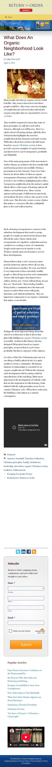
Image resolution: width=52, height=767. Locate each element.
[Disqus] (26, 515)
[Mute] (37, 745)
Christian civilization (34, 459)
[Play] (11, 745)
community (20, 204)
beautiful (20, 459)
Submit (26, 645)
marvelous (19, 466)
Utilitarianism (19, 470)
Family (26, 462)
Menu (10, 17)
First (10, 602)
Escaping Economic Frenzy (19, 474)
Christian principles (13, 462)
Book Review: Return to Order (21, 478)
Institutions (35, 462)
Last (9, 611)
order (22, 390)
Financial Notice (36, 761)
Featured (11, 455)
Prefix (10, 592)
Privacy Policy (24, 761)
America (11, 459)
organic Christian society (23, 145)
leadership (8, 466)
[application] (26, 737)
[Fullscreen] (41, 745)
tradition (8, 470)
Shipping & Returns (11, 761)
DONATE (26, 10)
